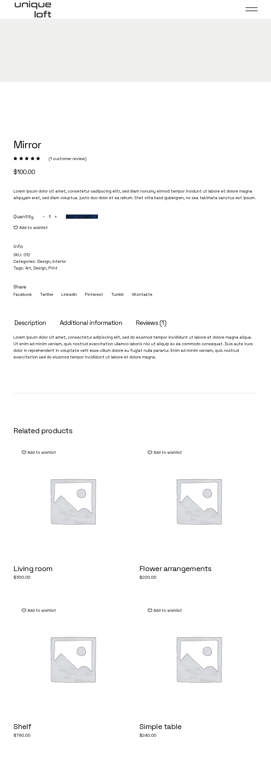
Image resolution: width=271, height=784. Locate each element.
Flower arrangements (175, 568)
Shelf (22, 726)
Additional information (91, 323)
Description (30, 323)
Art (28, 267)
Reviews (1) (151, 323)
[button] (30, 227)
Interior (59, 261)
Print (53, 267)
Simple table (160, 726)
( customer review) (68, 158)
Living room (32, 568)
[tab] (30, 323)
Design (43, 261)
